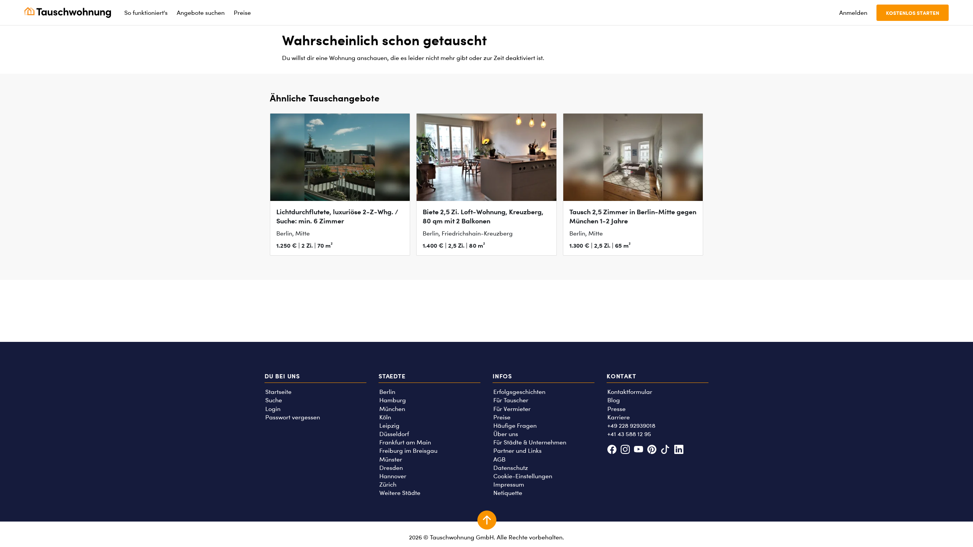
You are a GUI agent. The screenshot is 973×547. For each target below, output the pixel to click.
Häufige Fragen (515, 425)
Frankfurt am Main (405, 442)
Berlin (387, 391)
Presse (616, 409)
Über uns (505, 434)
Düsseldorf (394, 434)
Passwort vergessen (292, 417)
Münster (390, 459)
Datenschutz (510, 467)
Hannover (392, 476)
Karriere (618, 417)
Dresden (391, 467)
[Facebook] (612, 450)
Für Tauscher (510, 400)
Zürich (387, 484)
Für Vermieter (512, 409)
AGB (499, 459)
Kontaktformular (629, 391)
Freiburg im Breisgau (408, 450)
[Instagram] (625, 450)
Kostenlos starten (912, 12)
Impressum (508, 484)
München (392, 409)
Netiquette (507, 492)
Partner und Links (517, 450)
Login (272, 409)
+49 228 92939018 (631, 425)
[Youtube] (638, 450)
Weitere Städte (399, 492)
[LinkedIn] (678, 450)
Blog (613, 400)
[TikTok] (665, 450)
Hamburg (392, 400)
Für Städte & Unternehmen (529, 442)
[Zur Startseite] (67, 12)
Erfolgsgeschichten (519, 391)
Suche (273, 400)
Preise (501, 417)
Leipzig (389, 425)
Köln (385, 417)
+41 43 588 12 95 (629, 434)
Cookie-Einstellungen (522, 476)
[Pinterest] (652, 450)
